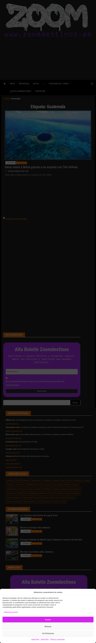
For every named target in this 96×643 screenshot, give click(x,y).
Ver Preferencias (48, 633)
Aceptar (48, 619)
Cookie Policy (35, 639)
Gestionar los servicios (11, 612)
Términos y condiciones (57, 639)
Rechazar (48, 626)
